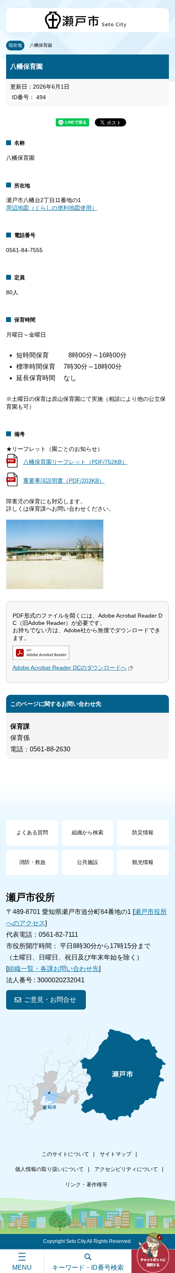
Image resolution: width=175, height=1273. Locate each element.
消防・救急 (32, 862)
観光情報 (142, 862)
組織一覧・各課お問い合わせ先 (53, 968)
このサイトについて (65, 1154)
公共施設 (87, 862)
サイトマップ (115, 1154)
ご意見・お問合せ (50, 999)
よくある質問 (32, 832)
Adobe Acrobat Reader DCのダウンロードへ (70, 667)
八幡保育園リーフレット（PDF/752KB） (75, 462)
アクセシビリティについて (126, 1169)
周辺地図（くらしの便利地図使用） (51, 208)
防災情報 (142, 832)
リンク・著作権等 (86, 1185)
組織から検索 (87, 832)
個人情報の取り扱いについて (49, 1169)
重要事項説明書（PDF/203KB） (64, 480)
